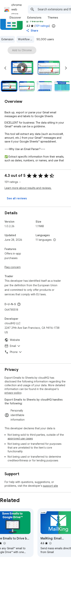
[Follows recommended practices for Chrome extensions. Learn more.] (27, 21)
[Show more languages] (54, 240)
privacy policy (13, 393)
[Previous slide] (5, 68)
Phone (14, 352)
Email (13, 346)
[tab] (15, 17)
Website (15, 340)
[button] (22, 68)
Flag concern (13, 267)
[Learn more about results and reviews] (19, 304)
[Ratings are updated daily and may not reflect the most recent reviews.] (53, 26)
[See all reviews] (17, 198)
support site (50, 485)
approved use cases (20, 438)
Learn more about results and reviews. (28, 188)
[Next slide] (66, 68)
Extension (7, 39)
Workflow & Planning (26, 39)
